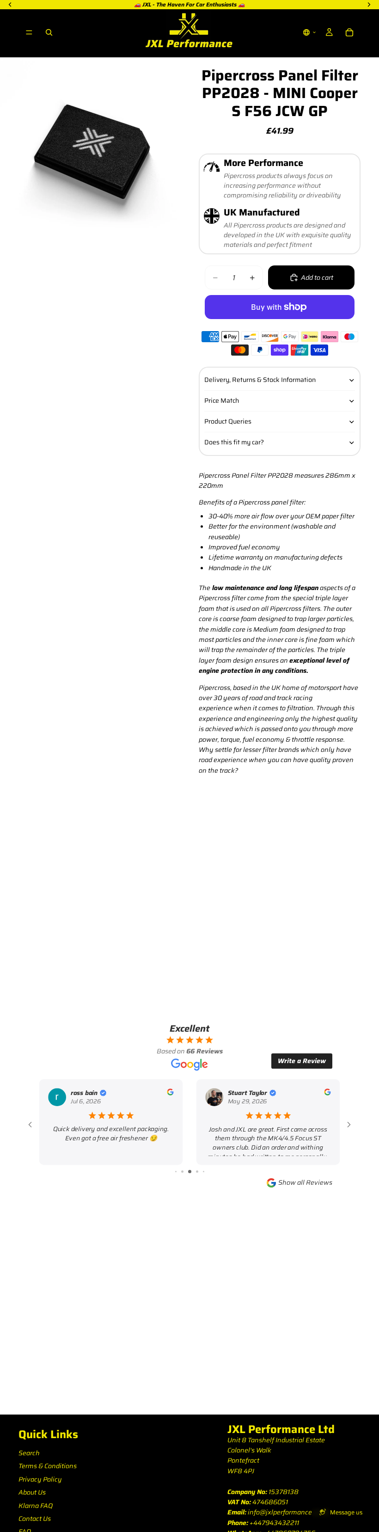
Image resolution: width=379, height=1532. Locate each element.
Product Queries (227, 421)
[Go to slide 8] (203, 1171)
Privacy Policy (40, 1479)
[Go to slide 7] (197, 1171)
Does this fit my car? (234, 442)
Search (29, 1453)
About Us (32, 1492)
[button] (309, 32)
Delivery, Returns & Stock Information (260, 380)
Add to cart (317, 277)
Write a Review (302, 1061)
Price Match (221, 400)
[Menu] (29, 32)
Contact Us (34, 1519)
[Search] (49, 32)
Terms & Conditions (47, 1466)
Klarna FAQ (35, 1506)
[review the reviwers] (170, 1091)
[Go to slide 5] (182, 1171)
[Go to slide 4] (176, 1171)
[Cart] (349, 32)
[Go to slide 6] (189, 1171)
